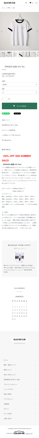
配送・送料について (10, 365)
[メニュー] (36, 3)
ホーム (3, 7)
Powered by (10, 433)
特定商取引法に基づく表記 (10, 125)
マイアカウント (8, 399)
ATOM (9, 394)
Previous (2, 31)
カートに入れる (21, 106)
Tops (14, 7)
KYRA (8, 7)
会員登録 (6, 404)
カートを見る (8, 413)
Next (37, 31)
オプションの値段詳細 (8, 130)
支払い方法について (10, 375)
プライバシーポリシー (10, 384)
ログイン (6, 409)
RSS (5, 394)
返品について (6, 120)
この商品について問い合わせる (11, 135)
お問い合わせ (8, 418)
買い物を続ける (6, 140)
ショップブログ (8, 389)
